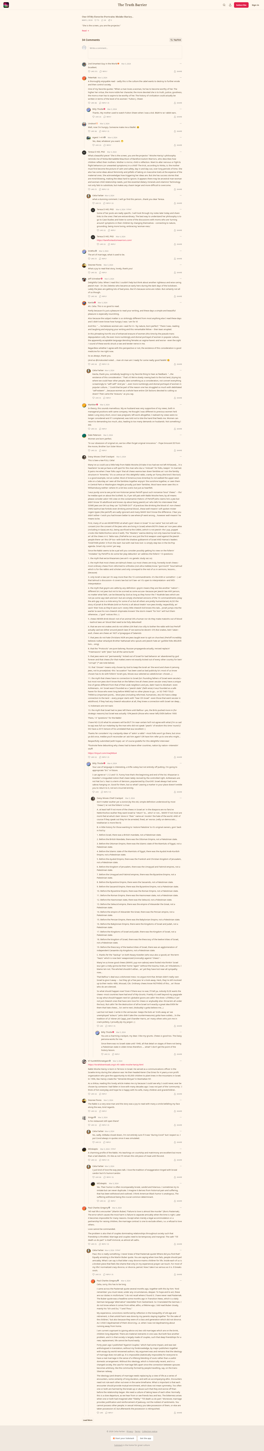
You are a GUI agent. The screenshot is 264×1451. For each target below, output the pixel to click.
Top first (177, 40)
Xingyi (91, 1117)
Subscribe (241, 5)
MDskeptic (93, 1148)
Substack (118, 1445)
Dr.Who (91, 250)
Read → (85, 30)
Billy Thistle (97, 109)
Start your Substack (124, 1438)
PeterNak (92, 77)
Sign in (255, 5)
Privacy (130, 1431)
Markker (92, 404)
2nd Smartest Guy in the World (102, 63)
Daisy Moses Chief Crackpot (101, 456)
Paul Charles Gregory (98, 1207)
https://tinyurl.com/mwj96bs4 (102, 753)
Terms (137, 1431)
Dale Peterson (94, 435)
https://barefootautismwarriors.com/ (114, 240)
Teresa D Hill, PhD (96, 151)
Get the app (145, 1438)
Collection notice (149, 1431)
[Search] (224, 5)
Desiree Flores (94, 264)
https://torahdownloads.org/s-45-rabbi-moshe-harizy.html (115, 1064)
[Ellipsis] (180, 63)
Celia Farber (98, 195)
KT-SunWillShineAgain (98, 1060)
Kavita (91, 302)
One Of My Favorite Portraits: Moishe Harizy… (107, 16)
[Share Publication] (230, 5)
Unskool (92, 123)
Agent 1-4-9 (98, 137)
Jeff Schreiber (94, 278)
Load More (87, 1420)
